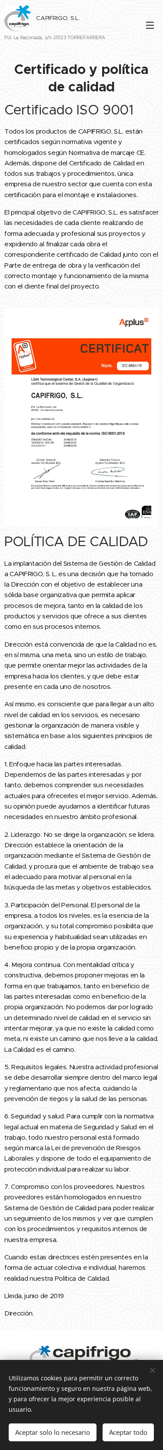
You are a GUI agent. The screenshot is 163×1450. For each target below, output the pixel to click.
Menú (150, 25)
